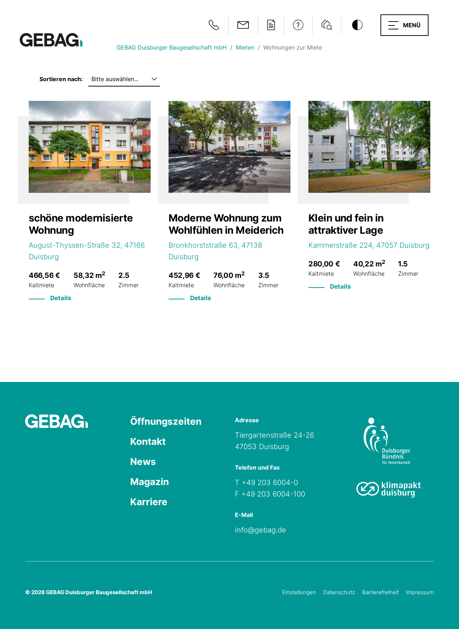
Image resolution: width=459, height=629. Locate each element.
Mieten (245, 47)
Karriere (148, 501)
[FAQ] (298, 25)
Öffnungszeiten (166, 421)
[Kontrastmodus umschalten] (357, 25)
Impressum (420, 592)
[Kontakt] (243, 25)
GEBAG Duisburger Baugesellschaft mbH (172, 47)
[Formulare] (271, 25)
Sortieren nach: (61, 79)
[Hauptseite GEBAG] (51, 39)
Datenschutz (339, 592)
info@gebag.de (260, 530)
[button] (404, 25)
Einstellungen (299, 592)
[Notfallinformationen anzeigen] (214, 25)
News (143, 461)
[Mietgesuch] (326, 25)
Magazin (149, 481)
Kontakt (148, 441)
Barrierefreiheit (380, 592)
